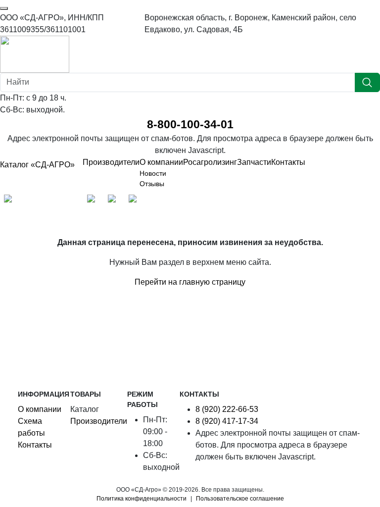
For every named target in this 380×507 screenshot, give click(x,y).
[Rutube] (72, 201)
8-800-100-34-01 (190, 124)
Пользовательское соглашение (240, 498)
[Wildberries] (114, 201)
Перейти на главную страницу (190, 282)
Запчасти (254, 162)
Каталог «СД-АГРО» (37, 164)
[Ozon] (93, 201)
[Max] (10, 201)
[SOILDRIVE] (135, 201)
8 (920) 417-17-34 (226, 421)
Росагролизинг (210, 162)
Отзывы (152, 184)
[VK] (52, 201)
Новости (153, 173)
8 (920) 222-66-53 (226, 409)
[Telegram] (31, 201)
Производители (111, 162)
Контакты (288, 162)
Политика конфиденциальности (141, 498)
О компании (161, 162)
